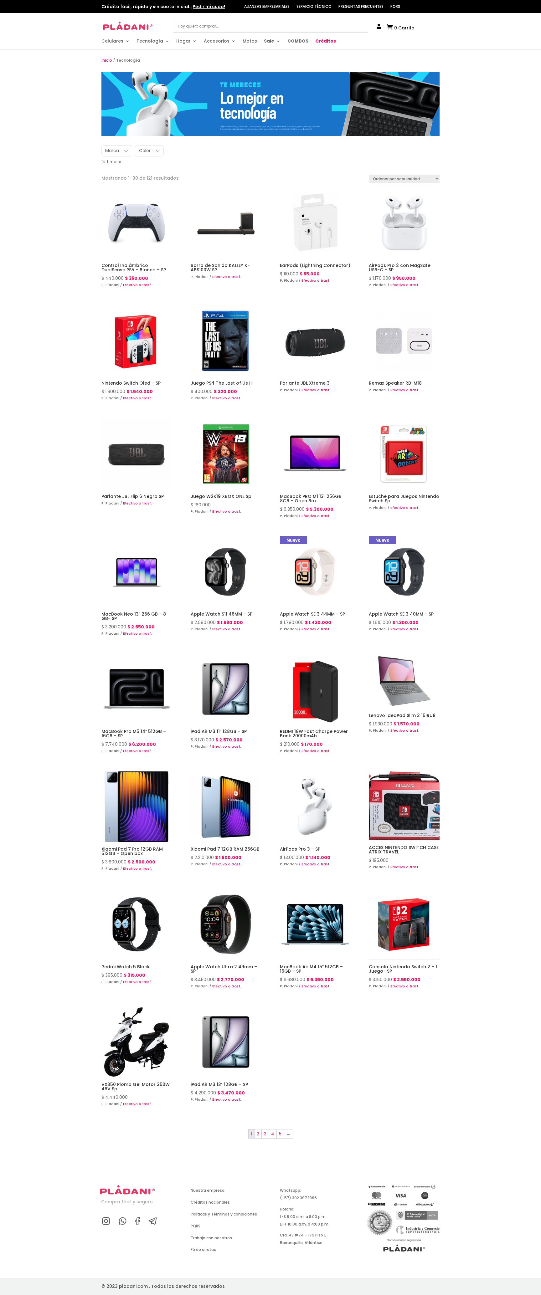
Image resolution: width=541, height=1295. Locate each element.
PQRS (395, 6)
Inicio (106, 60)
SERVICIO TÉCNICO (314, 6)
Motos (250, 41)
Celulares (112, 41)
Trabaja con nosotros (211, 1238)
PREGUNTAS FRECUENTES (361, 6)
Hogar (183, 41)
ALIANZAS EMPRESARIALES (267, 6)
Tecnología (150, 41)
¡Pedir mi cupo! (208, 6)
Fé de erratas (203, 1249)
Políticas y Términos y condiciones (224, 1214)
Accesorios (216, 41)
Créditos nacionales (210, 1202)
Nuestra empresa (207, 1190)
